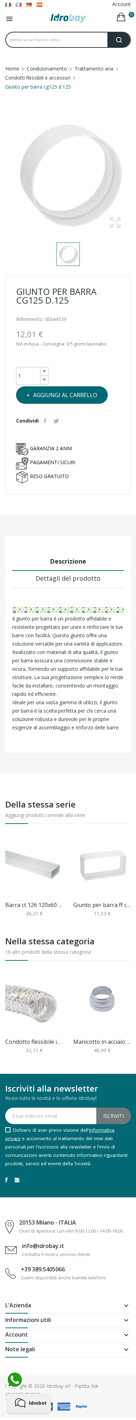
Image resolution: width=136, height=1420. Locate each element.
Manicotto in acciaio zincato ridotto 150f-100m (102, 1041)
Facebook (6, 1180)
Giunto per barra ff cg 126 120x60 (102, 904)
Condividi (46, 421)
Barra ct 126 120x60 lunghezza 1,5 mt (34, 904)
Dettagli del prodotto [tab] (68, 578)
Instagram (17, 1180)
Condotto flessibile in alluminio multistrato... (34, 1041)
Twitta (57, 421)
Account (121, 4)
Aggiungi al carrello (65, 395)
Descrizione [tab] (68, 561)
